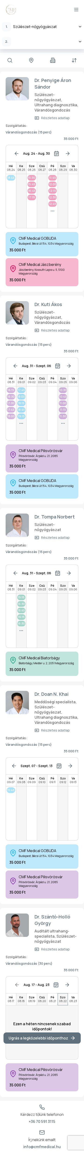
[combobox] (42, 26)
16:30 (11, 397)
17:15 (31, 197)
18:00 (11, 416)
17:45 (10, 410)
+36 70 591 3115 (42, 1121)
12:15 (52, 191)
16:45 (31, 191)
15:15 (21, 597)
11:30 (63, 416)
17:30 (10, 403)
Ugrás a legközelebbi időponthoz (38, 1038)
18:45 (10, 178)
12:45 (52, 204)
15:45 (31, 184)
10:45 (63, 397)
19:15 (21, 416)
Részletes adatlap (55, 118)
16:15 (10, 390)
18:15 (21, 403)
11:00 (63, 403)
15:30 (31, 178)
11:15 (63, 410)
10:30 (63, 390)
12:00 (52, 184)
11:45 (52, 178)
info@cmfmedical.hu (42, 1146)
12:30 (52, 197)
